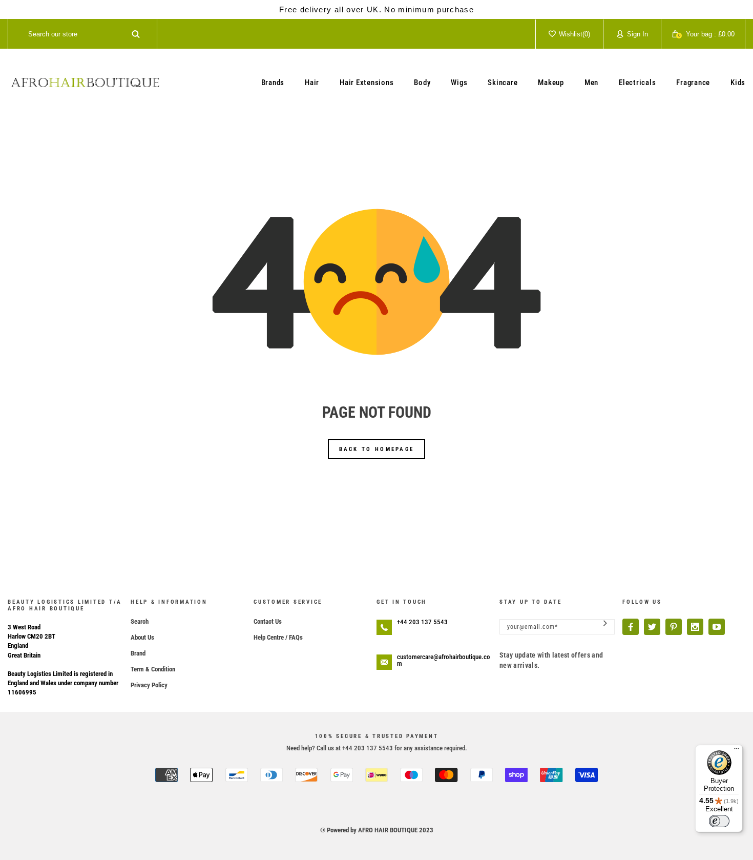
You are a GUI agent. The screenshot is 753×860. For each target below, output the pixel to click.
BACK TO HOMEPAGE (376, 449)
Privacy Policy (149, 685)
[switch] (719, 821)
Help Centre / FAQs (278, 637)
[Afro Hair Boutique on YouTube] (716, 627)
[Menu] (736, 751)
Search (140, 621)
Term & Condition (153, 669)
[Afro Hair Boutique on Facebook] (630, 627)
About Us (142, 637)
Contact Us (268, 621)
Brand (138, 653)
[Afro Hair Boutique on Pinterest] (673, 627)
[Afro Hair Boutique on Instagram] (695, 627)
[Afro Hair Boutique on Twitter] (652, 627)
